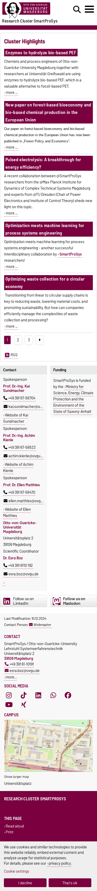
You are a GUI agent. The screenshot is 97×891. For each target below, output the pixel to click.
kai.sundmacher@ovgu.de (30, 407)
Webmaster (42, 625)
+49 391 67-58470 (21, 492)
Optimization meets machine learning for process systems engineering (44, 229)
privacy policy (60, 863)
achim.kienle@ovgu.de (27, 456)
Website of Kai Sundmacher (15, 418)
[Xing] (23, 704)
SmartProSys (70, 254)
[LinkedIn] (38, 695)
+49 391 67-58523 (21, 447)
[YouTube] (8, 704)
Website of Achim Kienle (18, 467)
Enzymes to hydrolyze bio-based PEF (40, 52)
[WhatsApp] (53, 695)
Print (9, 832)
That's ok (69, 883)
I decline (25, 883)
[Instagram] (8, 695)
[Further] (39, 340)
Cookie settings (16, 871)
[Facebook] (68, 695)
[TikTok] (23, 695)
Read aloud (15, 826)
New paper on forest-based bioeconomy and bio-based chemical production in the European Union (48, 112)
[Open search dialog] (77, 9)
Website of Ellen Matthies (17, 512)
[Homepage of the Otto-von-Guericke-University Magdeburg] (30, 10)
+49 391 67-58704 (21, 398)
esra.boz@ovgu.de (24, 574)
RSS (14, 355)
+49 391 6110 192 (20, 565)
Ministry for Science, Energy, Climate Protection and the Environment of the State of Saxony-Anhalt (73, 399)
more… (11, 677)
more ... (12, 92)
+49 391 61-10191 (22, 664)
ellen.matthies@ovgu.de (28, 501)
